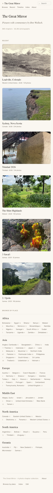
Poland (9, 382)
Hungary (32, 376)
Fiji (15, 447)
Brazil (26, 432)
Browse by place (9, 484)
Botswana (6, 323)
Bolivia (17, 432)
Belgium (16, 373)
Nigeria (9, 329)
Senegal (20, 329)
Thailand (11, 361)
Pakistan (11, 354)
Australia (6, 447)
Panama (23, 420)
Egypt (17, 323)
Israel (19, 398)
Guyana (36, 432)
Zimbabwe (42, 332)
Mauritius (10, 326)
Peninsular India (25, 354)
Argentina (6, 432)
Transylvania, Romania (15, 385)
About (34, 7)
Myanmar (22, 351)
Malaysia (10, 351)
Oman (9, 401)
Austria (5, 373)
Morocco (22, 326)
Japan (31, 348)
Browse (5, 7)
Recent (12, 7)
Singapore (10, 357)
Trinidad (10, 435)
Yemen (10, 404)
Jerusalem (30, 398)
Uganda (21, 332)
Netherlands (35, 379)
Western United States (40, 420)
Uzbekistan (23, 361)
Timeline (20, 7)
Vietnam (36, 361)
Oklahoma (11, 420)
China (38, 345)
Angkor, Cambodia (10, 345)
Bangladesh (27, 345)
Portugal (20, 382)
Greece (21, 376)
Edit (27, 484)
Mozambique (35, 326)
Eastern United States (23, 416)
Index (28, 7)
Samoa (18, 450)
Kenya (36, 323)
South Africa (33, 329)
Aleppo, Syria (8, 398)
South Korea (23, 357)
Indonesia (20, 348)
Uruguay (21, 435)
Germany (10, 376)
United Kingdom (35, 385)
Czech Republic (30, 373)
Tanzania (10, 332)
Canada (6, 416)
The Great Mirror (11, 3)
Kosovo (23, 379)
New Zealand (26, 447)
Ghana (27, 323)
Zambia (31, 332)
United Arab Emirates (25, 401)
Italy (14, 379)
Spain (29, 382)
